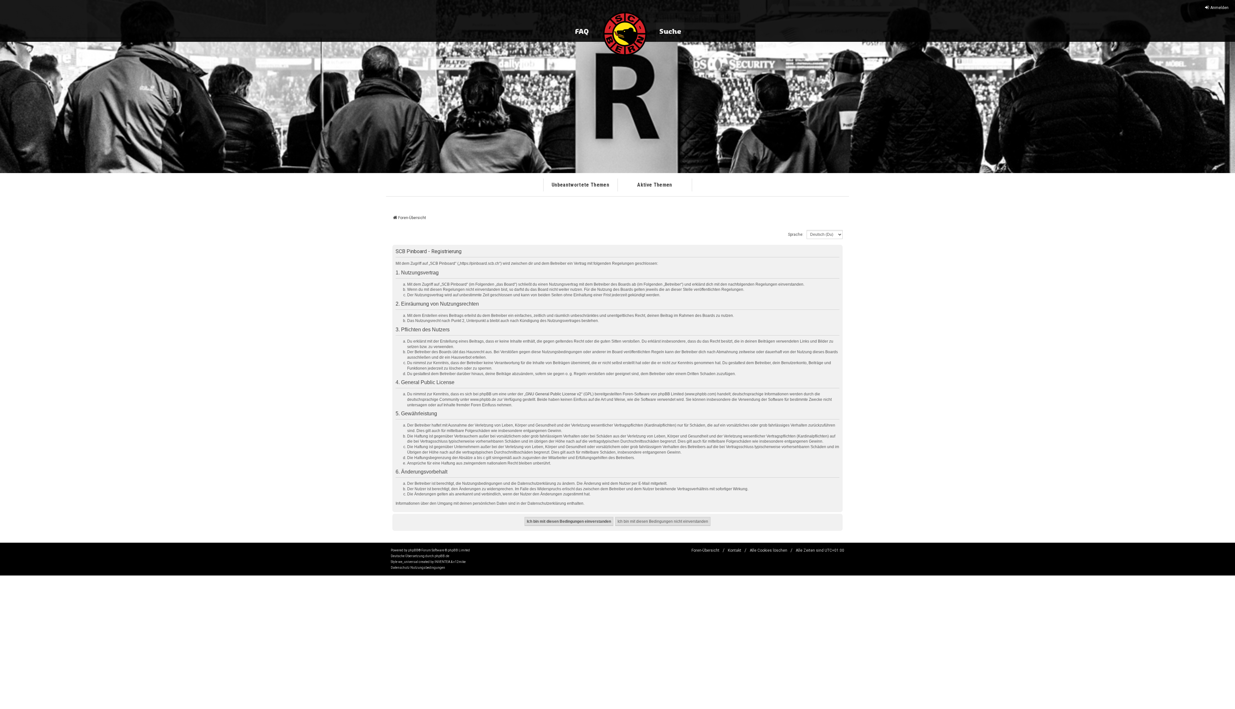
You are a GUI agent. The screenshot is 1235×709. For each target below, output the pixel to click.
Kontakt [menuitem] (734, 550)
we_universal (408, 562)
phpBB (413, 550)
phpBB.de (442, 556)
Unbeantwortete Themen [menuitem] (580, 185)
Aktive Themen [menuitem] (654, 185)
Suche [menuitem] (670, 32)
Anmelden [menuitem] (1219, 7)
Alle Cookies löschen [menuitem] (768, 550)
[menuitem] (400, 568)
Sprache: (795, 234)
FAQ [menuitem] (582, 32)
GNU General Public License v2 (553, 394)
